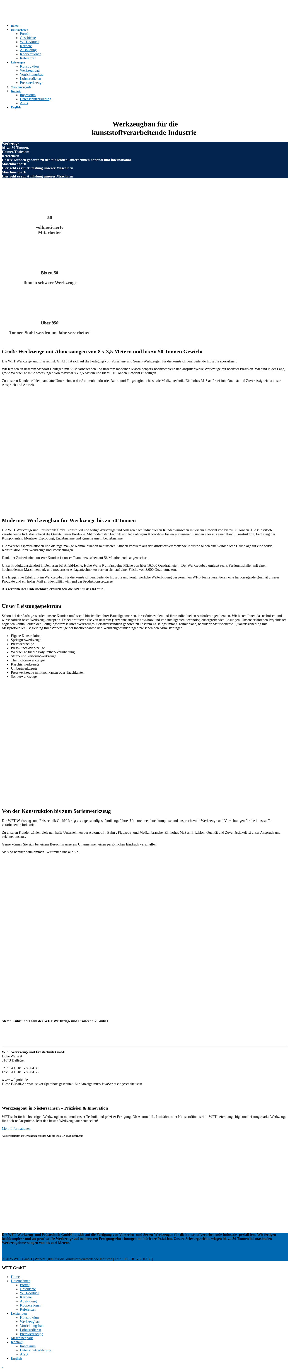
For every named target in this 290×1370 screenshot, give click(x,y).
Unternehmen (19, 30)
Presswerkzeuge (31, 83)
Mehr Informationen (16, 1128)
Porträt (24, 34)
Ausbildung (28, 50)
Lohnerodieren (30, 78)
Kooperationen (30, 54)
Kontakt (16, 91)
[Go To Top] (2, 1366)
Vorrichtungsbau (32, 74)
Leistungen (18, 62)
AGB (24, 103)
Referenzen (28, 58)
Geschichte (28, 38)
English (16, 107)
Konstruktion (29, 66)
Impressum (28, 95)
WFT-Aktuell (29, 42)
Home (15, 25)
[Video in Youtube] (96, 794)
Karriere (26, 46)
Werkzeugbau (30, 70)
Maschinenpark (21, 87)
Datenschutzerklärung (35, 99)
